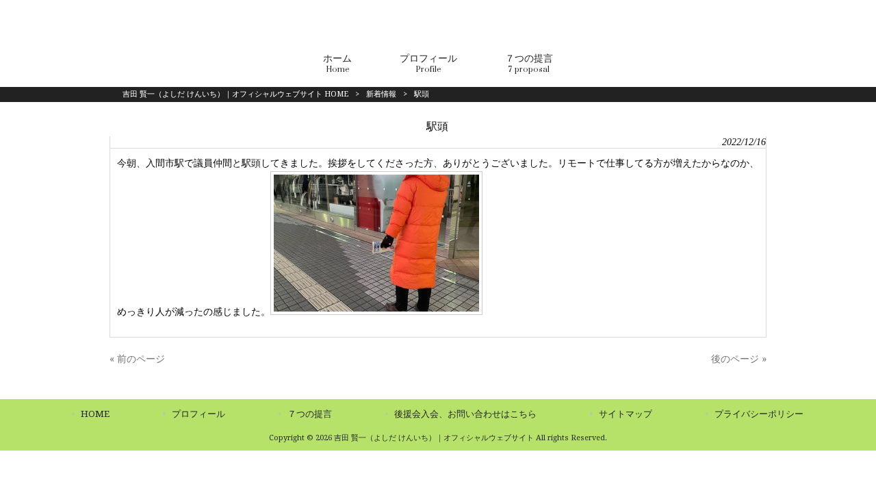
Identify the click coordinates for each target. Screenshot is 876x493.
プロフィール (198, 414)
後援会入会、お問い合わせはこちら (465, 414)
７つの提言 (309, 414)
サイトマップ (625, 414)
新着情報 (381, 94)
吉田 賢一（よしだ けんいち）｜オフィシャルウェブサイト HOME (235, 94)
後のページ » (738, 358)
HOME (95, 414)
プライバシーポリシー (758, 414)
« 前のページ (137, 358)
